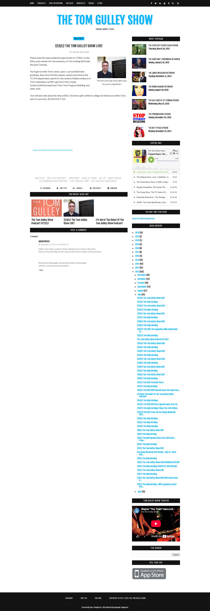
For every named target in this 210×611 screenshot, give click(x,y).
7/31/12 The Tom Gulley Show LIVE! (151, 298)
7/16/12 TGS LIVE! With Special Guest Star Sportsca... (158, 390)
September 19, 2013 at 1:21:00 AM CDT (55, 244)
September (142, 286)
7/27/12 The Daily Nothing (147, 317)
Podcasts (42, 3)
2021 (137, 236)
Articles (69, 3)
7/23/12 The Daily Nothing (147, 355)
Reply (41, 270)
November (142, 279)
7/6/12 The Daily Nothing (147, 444)
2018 (137, 248)
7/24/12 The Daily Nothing (147, 347)
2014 (137, 264)
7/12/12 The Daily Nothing (147, 418)
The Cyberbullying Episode (159, 114)
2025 (137, 232)
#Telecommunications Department (53, 181)
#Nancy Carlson (114, 178)
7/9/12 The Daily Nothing (147, 434)
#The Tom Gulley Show (79, 181)
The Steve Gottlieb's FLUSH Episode (163, 45)
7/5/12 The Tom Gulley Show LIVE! (150, 448)
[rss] (173, 3)
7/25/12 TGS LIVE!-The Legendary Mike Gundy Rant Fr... (157, 330)
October (141, 283)
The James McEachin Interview (161, 73)
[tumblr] (168, 3)
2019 (137, 244)
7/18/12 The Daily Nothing (147, 378)
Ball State (79, 38)
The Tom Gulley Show (105, 20)
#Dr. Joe (102, 178)
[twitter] (156, 3)
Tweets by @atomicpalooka (143, 218)
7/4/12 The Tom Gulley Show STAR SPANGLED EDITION (158, 462)
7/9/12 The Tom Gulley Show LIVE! (150, 430)
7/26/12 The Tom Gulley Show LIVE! (151, 321)
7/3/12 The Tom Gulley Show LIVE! (150, 470)
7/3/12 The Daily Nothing (147, 474)
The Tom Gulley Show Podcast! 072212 (42, 221)
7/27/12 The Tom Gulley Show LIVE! (151, 313)
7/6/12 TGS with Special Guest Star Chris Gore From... (156, 439)
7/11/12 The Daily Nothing (147, 422)
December (142, 275)
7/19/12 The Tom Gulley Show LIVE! (75, 221)
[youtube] (164, 3)
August (141, 290)
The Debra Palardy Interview (160, 86)
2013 (137, 267)
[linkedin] (160, 3)
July (139, 294)
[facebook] (151, 3)
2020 (137, 240)
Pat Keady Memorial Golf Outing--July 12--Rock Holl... (156, 453)
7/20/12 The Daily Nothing (147, 363)
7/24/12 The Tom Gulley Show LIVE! (151, 343)
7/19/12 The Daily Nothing (147, 370)
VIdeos (91, 3)
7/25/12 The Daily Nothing (147, 335)
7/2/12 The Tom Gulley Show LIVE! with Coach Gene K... (157, 479)
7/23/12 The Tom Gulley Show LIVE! (151, 351)
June (140, 491)
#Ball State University (56, 178)
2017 (137, 252)
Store (99, 3)
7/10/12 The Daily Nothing (147, 426)
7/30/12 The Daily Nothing (147, 310)
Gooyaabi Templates (121, 607)
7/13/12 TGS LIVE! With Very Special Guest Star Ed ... (158, 404)
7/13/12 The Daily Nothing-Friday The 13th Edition (157, 408)
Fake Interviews (56, 3)
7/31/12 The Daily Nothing (147, 302)
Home (32, 3)
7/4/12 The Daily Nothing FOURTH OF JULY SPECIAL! (157, 466)
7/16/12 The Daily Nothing (147, 400)
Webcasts (81, 3)
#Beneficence (73, 178)
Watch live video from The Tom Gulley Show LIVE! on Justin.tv (53, 150)
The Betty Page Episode (158, 128)
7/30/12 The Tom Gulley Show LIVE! (151, 305)
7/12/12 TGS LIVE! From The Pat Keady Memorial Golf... (156, 413)
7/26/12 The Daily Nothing (147, 325)
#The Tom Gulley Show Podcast (104, 181)
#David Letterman (89, 178)
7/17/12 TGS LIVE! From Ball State (150, 382)
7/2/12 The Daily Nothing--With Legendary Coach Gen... (156, 485)
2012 (137, 271)
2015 (137, 260)
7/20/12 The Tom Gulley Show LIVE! (151, 359)
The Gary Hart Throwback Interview (164, 59)
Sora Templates (95, 607)
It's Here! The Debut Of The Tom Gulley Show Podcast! (110, 221)
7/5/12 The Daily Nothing (147, 458)
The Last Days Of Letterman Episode (163, 100)
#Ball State (40, 178)
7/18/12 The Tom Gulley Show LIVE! (151, 374)
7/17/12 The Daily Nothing (147, 386)
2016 (137, 256)
